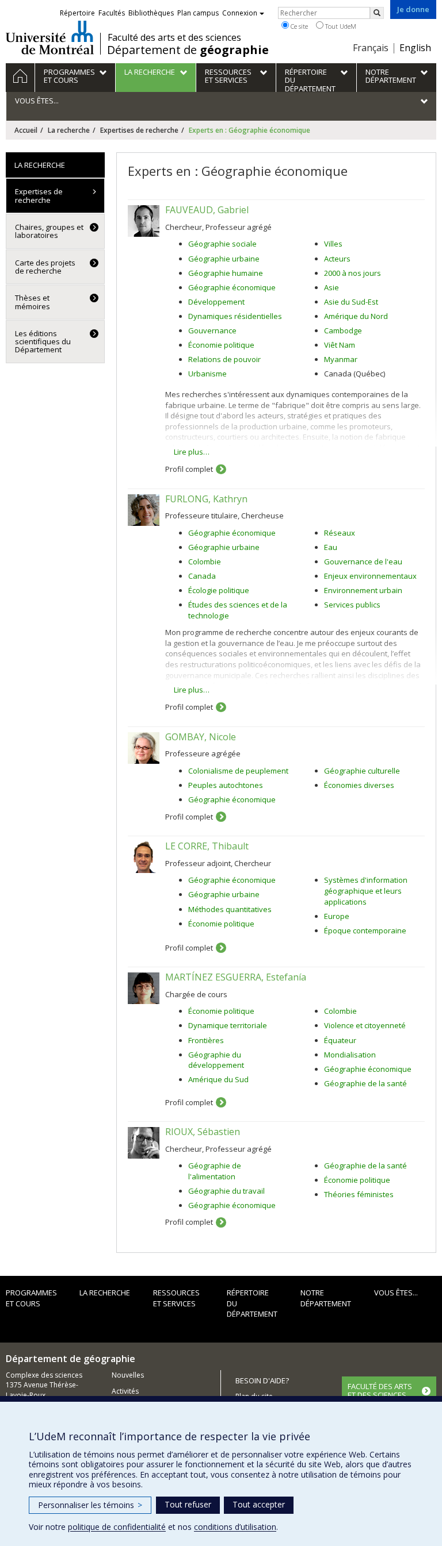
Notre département (325, 1298)
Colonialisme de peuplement (238, 771)
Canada (202, 576)
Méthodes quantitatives (230, 909)
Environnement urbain (363, 590)
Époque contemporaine (365, 930)
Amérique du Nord (356, 316)
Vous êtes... (396, 1292)
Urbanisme (207, 373)
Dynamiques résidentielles (235, 316)
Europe (336, 916)
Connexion (239, 13)
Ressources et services (176, 1298)
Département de (188, 50)
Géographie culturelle (362, 771)
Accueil (25, 130)
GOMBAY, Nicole (200, 736)
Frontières (206, 1040)
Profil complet (189, 469)
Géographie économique (232, 287)
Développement (216, 302)
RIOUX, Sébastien (202, 1131)
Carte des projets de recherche (45, 266)
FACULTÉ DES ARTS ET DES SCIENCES (380, 1390)
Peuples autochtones (225, 785)
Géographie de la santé (365, 1083)
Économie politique (221, 345)
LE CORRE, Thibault (207, 846)
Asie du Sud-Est (351, 302)
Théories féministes (359, 1194)
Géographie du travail (226, 1191)
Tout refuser (188, 1504)
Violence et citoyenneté (365, 1025)
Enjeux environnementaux (370, 576)
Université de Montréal (50, 37)
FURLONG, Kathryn (206, 499)
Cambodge (343, 330)
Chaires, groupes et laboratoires (49, 231)
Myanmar (340, 359)
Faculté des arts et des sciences (174, 37)
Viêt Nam (339, 345)
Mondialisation (350, 1054)
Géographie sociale (222, 244)
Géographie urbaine (224, 258)
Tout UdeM (339, 26)
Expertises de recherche (139, 130)
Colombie (204, 561)
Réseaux (339, 533)
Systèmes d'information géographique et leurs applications (365, 890)
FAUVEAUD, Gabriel (207, 209)
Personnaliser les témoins (90, 1504)
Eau (330, 547)
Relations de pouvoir (224, 359)
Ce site (298, 26)
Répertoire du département (252, 1303)
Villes (333, 244)
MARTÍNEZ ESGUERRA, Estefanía (235, 977)
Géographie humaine (225, 273)
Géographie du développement (216, 1060)
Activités (125, 1391)
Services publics (352, 604)
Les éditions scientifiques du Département (43, 341)
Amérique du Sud (218, 1079)
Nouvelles (128, 1375)
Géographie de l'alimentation (214, 1171)
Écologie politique (218, 590)
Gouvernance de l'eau (363, 561)
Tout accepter (259, 1504)
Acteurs (337, 258)
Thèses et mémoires (32, 302)
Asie (331, 287)
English (415, 47)
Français (370, 47)
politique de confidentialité (117, 1526)
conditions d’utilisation (235, 1526)
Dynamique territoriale (227, 1025)
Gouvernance (212, 330)
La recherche (69, 130)
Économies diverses (359, 785)
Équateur (340, 1040)
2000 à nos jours (352, 273)
